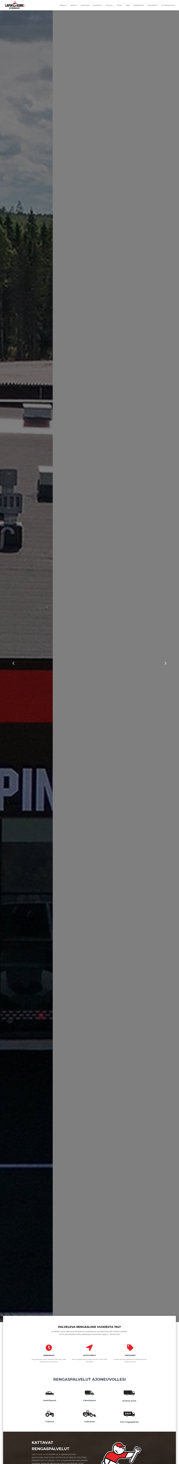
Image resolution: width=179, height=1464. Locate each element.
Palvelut (109, 5)
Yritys (119, 5)
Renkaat (62, 5)
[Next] (165, 663)
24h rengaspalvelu (168, 5)
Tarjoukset (97, 5)
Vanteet (73, 5)
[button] (66, 5)
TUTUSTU (89, 677)
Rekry (128, 5)
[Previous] (13, 663)
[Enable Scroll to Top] (175, 1459)
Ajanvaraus (85, 5)
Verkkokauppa (138, 5)
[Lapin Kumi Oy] (15, 5)
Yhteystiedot (152, 5)
